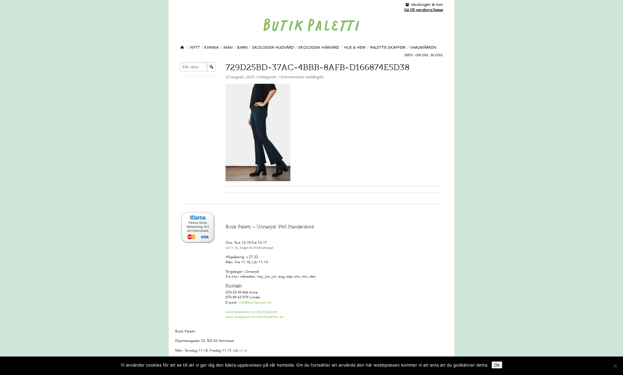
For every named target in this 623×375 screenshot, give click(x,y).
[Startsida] (182, 47)
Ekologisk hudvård (273, 47)
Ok (497, 365)
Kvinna (211, 47)
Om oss (421, 55)
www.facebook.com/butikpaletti (252, 312)
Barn (242, 47)
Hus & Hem (354, 47)
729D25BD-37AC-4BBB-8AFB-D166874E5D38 (317, 68)
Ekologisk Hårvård (318, 47)
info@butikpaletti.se (254, 302)
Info (408, 55)
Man (227, 47)
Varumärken (423, 47)
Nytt (195, 47)
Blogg (437, 55)
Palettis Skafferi (387, 47)
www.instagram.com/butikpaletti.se (254, 317)
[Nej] (615, 366)
